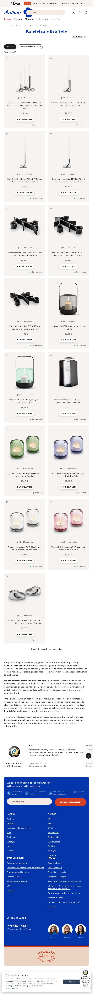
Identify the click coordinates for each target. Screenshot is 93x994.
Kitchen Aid (53, 833)
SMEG (50, 828)
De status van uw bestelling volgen (64, 893)
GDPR (9, 886)
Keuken (10, 819)
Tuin (9, 833)
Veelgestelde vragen (57, 877)
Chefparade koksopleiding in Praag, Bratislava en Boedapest (64, 887)
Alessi (50, 823)
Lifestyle (11, 842)
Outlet (10, 851)
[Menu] (89, 969)
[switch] (85, 985)
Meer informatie (35, 986)
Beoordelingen (54, 863)
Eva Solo (33, 666)
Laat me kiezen (11, 988)
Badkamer (11, 837)
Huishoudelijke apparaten (19, 828)
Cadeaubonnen (55, 868)
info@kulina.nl (17, 925)
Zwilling (51, 846)
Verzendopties (13, 877)
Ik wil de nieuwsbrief (70, 802)
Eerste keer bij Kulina (58, 872)
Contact (10, 890)
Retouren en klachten (17, 863)
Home (9, 846)
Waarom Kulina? (55, 898)
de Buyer (52, 851)
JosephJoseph (54, 842)
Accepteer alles (75, 982)
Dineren (10, 823)
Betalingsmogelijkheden (18, 872)
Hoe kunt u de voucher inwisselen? (64, 902)
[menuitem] (7, 20)
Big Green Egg (54, 837)
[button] (46, 46)
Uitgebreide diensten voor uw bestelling (25, 868)
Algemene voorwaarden (18, 881)
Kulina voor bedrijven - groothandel (64, 881)
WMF (50, 819)
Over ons (52, 907)
